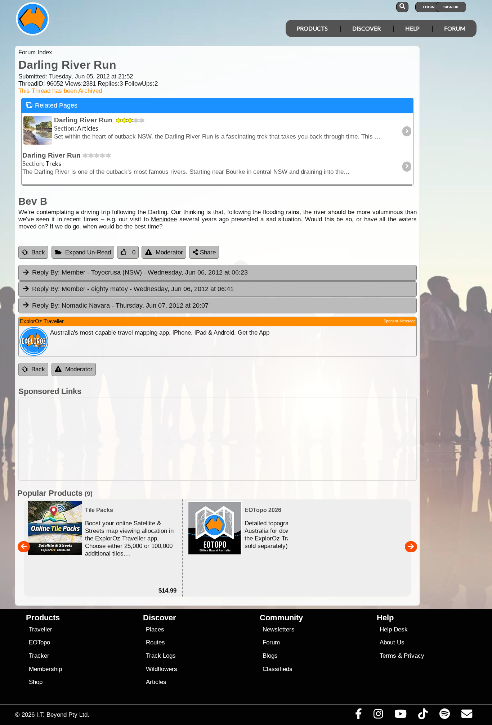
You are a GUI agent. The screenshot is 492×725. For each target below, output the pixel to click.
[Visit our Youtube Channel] (401, 715)
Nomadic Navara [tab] (120, 305)
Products (312, 28)
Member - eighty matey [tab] (133, 289)
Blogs (270, 655)
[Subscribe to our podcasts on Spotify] (444, 715)
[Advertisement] (217, 439)
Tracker (39, 655)
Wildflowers (161, 669)
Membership (45, 669)
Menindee (164, 219)
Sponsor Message (400, 321)
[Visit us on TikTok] (423, 715)
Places (155, 629)
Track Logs (161, 655)
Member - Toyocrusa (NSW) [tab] (140, 272)
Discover (366, 28)
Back (38, 252)
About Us (392, 642)
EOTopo (39, 642)
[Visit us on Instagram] (378, 715)
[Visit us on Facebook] (358, 715)
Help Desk (394, 629)
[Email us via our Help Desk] (467, 715)
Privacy (414, 655)
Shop (36, 682)
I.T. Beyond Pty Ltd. (62, 714)
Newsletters (279, 629)
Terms (388, 655)
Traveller (40, 629)
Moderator (169, 252)
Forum (455, 28)
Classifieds (277, 669)
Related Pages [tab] (56, 105)
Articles (156, 682)
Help (412, 28)
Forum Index (35, 52)
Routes (155, 642)
